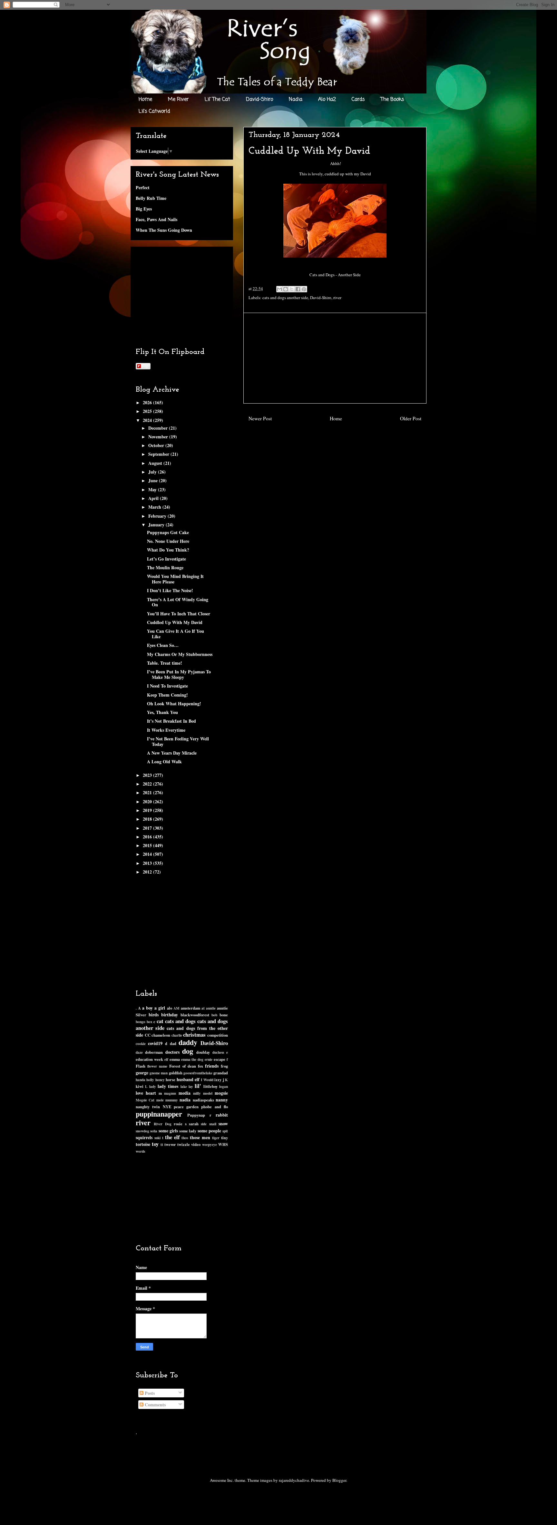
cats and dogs (180, 1021)
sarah (194, 1124)
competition (217, 1035)
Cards (358, 99)
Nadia (295, 99)
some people (209, 1130)
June (153, 480)
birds (154, 1014)
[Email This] (279, 289)
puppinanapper (159, 1114)
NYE (167, 1107)
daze (139, 1052)
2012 (148, 871)
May (153, 489)
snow (223, 1123)
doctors (172, 1052)
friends (212, 1065)
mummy (171, 1100)
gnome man (159, 1073)
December (158, 428)
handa (140, 1079)
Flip (145, 366)
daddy (188, 1042)
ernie (208, 1059)
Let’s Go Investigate (166, 558)
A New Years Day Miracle (172, 752)
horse (170, 1079)
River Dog (162, 1124)
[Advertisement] (335, 358)
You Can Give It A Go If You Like (175, 634)
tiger (216, 1137)
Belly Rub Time (151, 198)
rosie (178, 1124)
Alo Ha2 (327, 99)
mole (160, 1100)
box (149, 1021)
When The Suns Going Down (164, 230)
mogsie (221, 1093)
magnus (170, 1093)
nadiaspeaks (203, 1100)
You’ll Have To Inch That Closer (178, 613)
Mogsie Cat (145, 1100)
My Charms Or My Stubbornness (179, 654)
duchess (218, 1052)
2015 (148, 845)
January (157, 524)
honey (160, 1079)
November (158, 436)
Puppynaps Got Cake (168, 532)
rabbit (222, 1114)
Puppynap (196, 1115)
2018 (148, 819)
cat (160, 1021)
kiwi (139, 1086)
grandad (220, 1073)
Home (145, 99)
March (155, 506)
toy (155, 1144)
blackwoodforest (195, 1015)
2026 (148, 402)
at (203, 1008)
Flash (140, 1066)
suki (157, 1137)
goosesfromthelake (197, 1073)
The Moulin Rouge (165, 567)
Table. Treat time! (164, 663)
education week (149, 1059)
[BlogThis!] (285, 289)
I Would (207, 1079)
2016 (148, 836)
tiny (224, 1137)
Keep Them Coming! (167, 694)
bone (224, 1015)
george (142, 1072)
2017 (148, 828)
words (140, 1151)
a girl (159, 1007)
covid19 (155, 1043)
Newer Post (260, 418)
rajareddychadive (294, 1480)
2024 (148, 420)
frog (224, 1066)
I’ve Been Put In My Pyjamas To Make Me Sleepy (179, 674)
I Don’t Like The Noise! (170, 590)
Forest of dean (182, 1066)
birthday (169, 1014)
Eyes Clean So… (163, 645)
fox (200, 1066)
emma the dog (192, 1059)
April (154, 498)
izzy (217, 1079)
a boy (147, 1007)
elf (166, 1059)
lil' (198, 1086)
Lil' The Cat (217, 99)
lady (152, 1086)
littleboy (210, 1086)
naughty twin (148, 1107)
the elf (172, 1137)
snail (212, 1124)
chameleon (160, 1035)
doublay (203, 1052)
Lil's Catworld (154, 111)
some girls (168, 1130)
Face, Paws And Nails (156, 219)
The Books (392, 99)
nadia (185, 1099)
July (153, 471)
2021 (148, 792)
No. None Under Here (168, 541)
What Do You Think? (168, 549)
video (195, 1144)
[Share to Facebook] (298, 289)
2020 (148, 801)
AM (176, 1008)
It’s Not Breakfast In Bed (171, 721)
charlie (176, 1035)
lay (191, 1086)
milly (197, 1093)
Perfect (143, 187)
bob (214, 1015)
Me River (178, 99)
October (156, 445)
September (159, 454)
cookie (141, 1043)
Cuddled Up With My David (174, 622)
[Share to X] (291, 289)
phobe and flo (214, 1107)
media (185, 1093)
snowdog (142, 1131)
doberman (154, 1052)
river (337, 297)
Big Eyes (144, 208)
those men (200, 1137)
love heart (146, 1093)
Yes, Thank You (162, 712)
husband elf (188, 1079)
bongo (140, 1021)
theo (184, 1137)
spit (225, 1131)
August (155, 463)
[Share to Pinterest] (304, 289)
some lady (187, 1131)
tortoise (143, 1144)
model (207, 1093)
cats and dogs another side (285, 297)
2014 (148, 854)
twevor (170, 1144)
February (158, 516)
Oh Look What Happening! (174, 703)
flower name (157, 1066)
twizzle (183, 1144)
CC (148, 1035)
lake (184, 1086)
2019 (148, 810)
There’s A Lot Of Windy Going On (177, 602)
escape (219, 1059)
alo (169, 1008)
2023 (148, 775)
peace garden (186, 1107)
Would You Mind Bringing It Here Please (175, 579)
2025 (148, 411)
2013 (148, 863)
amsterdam (190, 1008)
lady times (168, 1086)
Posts (149, 1393)
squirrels (144, 1137)
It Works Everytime (166, 730)
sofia (153, 1131)
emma (175, 1059)
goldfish (175, 1073)
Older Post (410, 418)
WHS (223, 1144)
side (204, 1124)
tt (162, 1144)
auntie (211, 1008)
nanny (222, 1099)
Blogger (339, 1480)
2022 (148, 783)
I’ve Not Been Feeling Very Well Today (178, 741)
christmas (194, 1035)
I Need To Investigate (167, 685)
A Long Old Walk (164, 761)
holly (150, 1079)
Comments (154, 1404)
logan (223, 1086)
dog (187, 1051)
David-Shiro (259, 99)
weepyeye (209, 1144)
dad (173, 1043)
